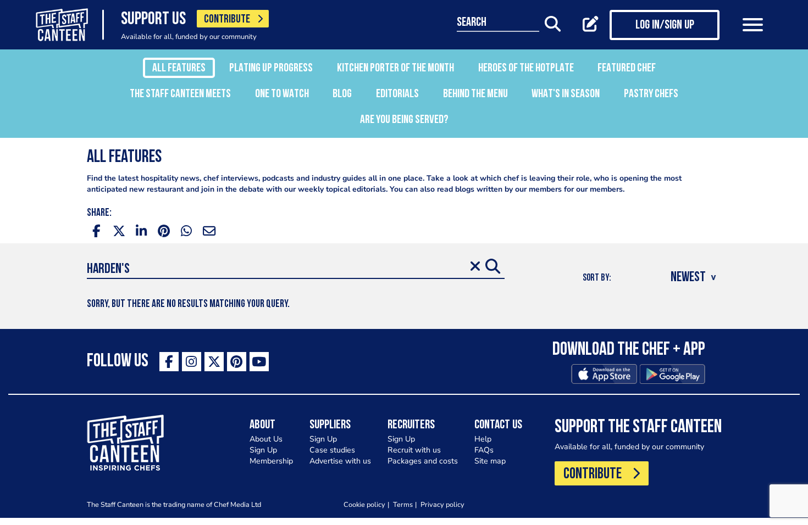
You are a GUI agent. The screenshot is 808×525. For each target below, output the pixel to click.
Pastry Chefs (651, 94)
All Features (179, 68)
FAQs (484, 450)
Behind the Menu (475, 94)
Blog (342, 94)
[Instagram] (191, 361)
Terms (403, 504)
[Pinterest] (236, 361)
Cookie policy (364, 504)
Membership (271, 461)
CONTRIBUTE (227, 19)
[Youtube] (259, 361)
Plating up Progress (271, 68)
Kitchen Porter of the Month (395, 68)
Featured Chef (626, 68)
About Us (266, 439)
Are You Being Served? (404, 120)
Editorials (397, 94)
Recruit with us (414, 450)
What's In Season (566, 94)
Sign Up (263, 450)
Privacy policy (442, 504)
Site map (490, 461)
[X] (214, 361)
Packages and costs (423, 461)
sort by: (597, 278)
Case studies (332, 450)
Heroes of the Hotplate (526, 68)
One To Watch (282, 94)
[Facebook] (169, 361)
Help (482, 439)
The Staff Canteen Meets (180, 94)
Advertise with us (340, 461)
